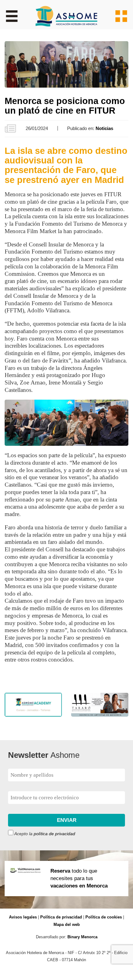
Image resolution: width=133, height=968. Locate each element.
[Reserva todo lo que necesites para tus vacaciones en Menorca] (66, 904)
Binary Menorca (82, 937)
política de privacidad (54, 833)
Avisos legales (23, 917)
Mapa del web (67, 924)
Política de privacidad (61, 917)
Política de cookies (103, 917)
